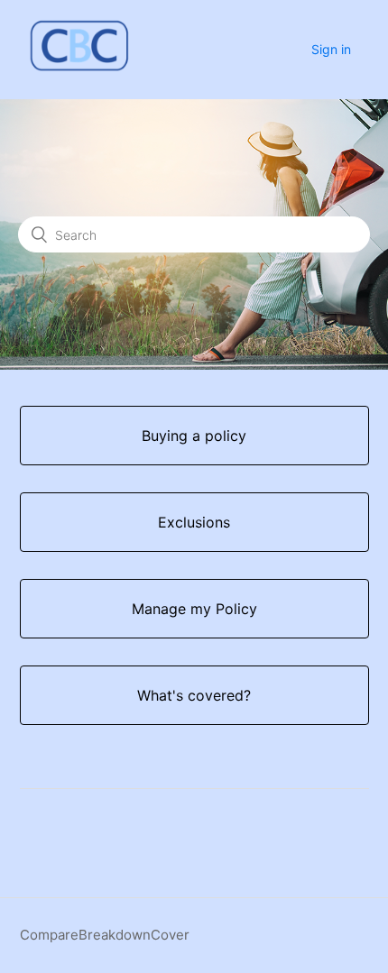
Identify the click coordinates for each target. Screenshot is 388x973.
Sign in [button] (331, 49)
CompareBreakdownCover (104, 934)
